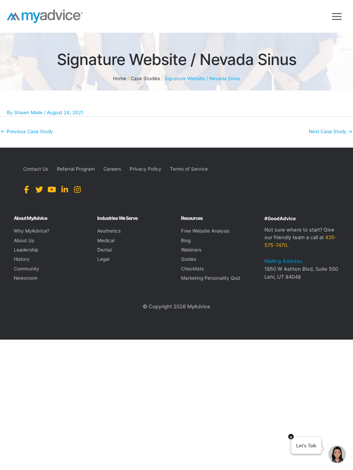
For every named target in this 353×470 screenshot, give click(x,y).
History (22, 259)
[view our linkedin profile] (64, 189)
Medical (105, 240)
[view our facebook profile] (26, 189)
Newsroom (26, 278)
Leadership (26, 250)
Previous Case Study (27, 131)
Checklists (192, 268)
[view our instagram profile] (77, 189)
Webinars (191, 250)
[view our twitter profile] (39, 189)
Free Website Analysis (205, 231)
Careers (112, 169)
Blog (186, 240)
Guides (188, 259)
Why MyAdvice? (31, 231)
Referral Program (76, 169)
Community (26, 268)
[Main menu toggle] (336, 16)
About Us (24, 240)
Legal (103, 259)
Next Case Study (330, 131)
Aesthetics (109, 231)
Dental (104, 250)
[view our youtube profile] (52, 189)
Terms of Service (189, 169)
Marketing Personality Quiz (210, 278)
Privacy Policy (145, 169)
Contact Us (35, 169)
